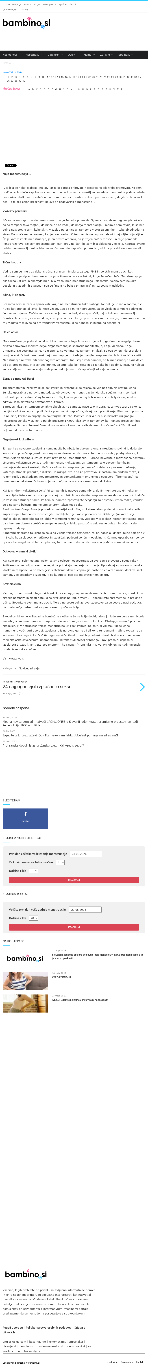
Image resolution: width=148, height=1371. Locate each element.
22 (89, 76)
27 (108, 76)
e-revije (24, 9)
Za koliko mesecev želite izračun (31, 862)
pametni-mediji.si (28, 1351)
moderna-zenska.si (50, 1346)
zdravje (35, 668)
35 (139, 76)
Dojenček (53, 54)
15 (62, 76)
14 (58, 76)
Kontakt (140, 1362)
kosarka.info (37, 1341)
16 (66, 76)
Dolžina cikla (17, 871)
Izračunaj (74, 879)
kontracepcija (13, 4)
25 (100, 76)
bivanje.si (9, 1346)
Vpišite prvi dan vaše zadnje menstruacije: (37, 910)
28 (112, 76)
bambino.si (26, 1346)
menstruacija (32, 4)
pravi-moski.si (75, 1346)
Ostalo (7, 62)
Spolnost (124, 54)
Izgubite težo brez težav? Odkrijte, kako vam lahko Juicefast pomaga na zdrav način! (61, 735)
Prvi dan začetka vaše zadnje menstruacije (38, 854)
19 (77, 76)
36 (8, 79)
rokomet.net (57, 1341)
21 (85, 76)
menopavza (49, 4)
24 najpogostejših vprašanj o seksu (37, 686)
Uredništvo (112, 1362)
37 (12, 79)
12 (50, 76)
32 (128, 76)
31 (124, 76)
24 (97, 76)
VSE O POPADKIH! (61, 977)
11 (46, 76)
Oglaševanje (127, 1362)
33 (131, 76)
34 (135, 76)
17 (70, 76)
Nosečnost (33, 54)
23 (93, 76)
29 (116, 76)
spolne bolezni (67, 4)
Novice (23, 668)
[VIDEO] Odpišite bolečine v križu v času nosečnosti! (80, 999)
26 (104, 76)
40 (23, 79)
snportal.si (76, 1341)
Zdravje (105, 54)
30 (120, 76)
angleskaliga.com (14, 1341)
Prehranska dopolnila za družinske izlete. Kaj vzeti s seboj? (43, 745)
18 (74, 76)
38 (16, 79)
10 (43, 76)
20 (81, 76)
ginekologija (10, 9)
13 (54, 76)
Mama (88, 54)
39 (19, 79)
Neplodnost (10, 54)
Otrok (72, 54)
